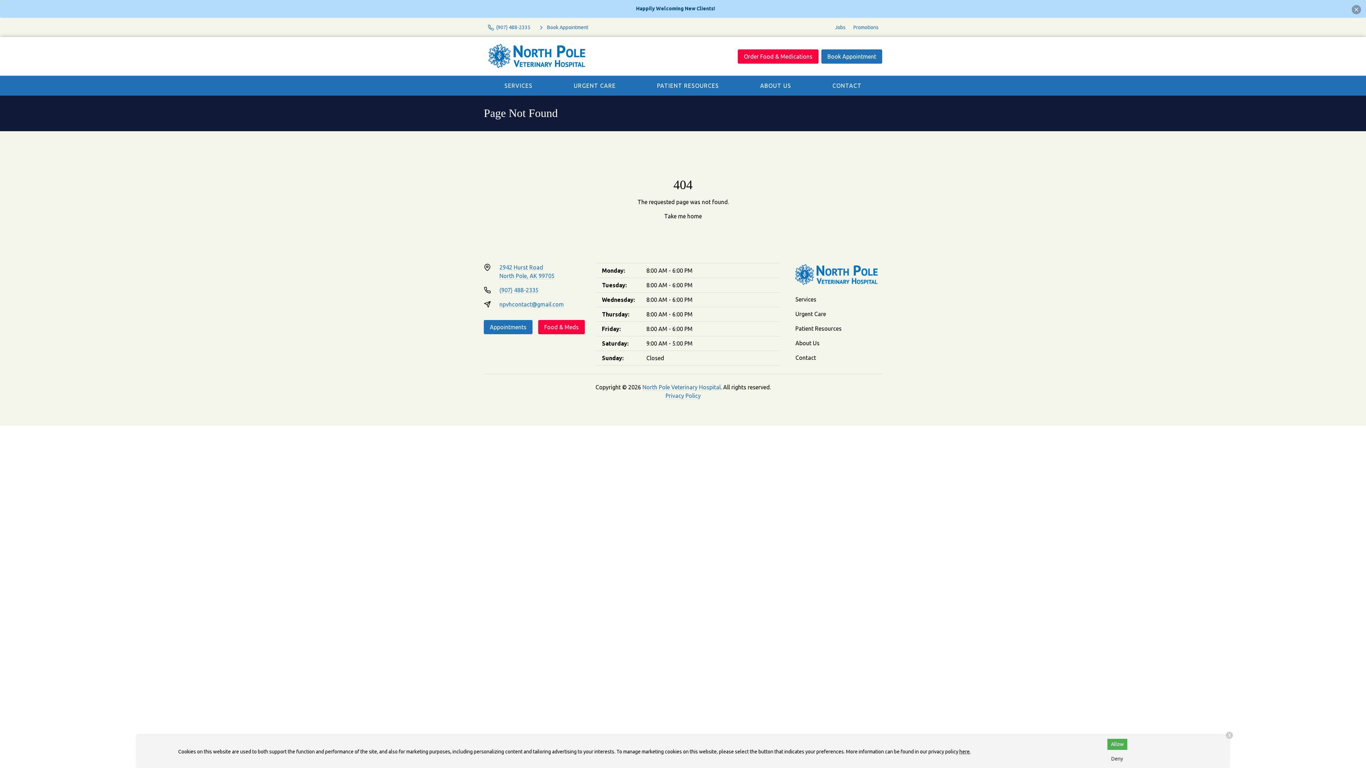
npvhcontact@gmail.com (531, 304)
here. (965, 751)
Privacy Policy (683, 396)
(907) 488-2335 (519, 290)
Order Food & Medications (778, 56)
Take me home (683, 216)
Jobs (840, 27)
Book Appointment (851, 56)
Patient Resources (688, 85)
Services (518, 85)
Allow (1117, 744)
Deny (1117, 759)
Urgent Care (595, 85)
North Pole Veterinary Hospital (681, 387)
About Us (775, 85)
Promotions (866, 27)
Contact (847, 85)
